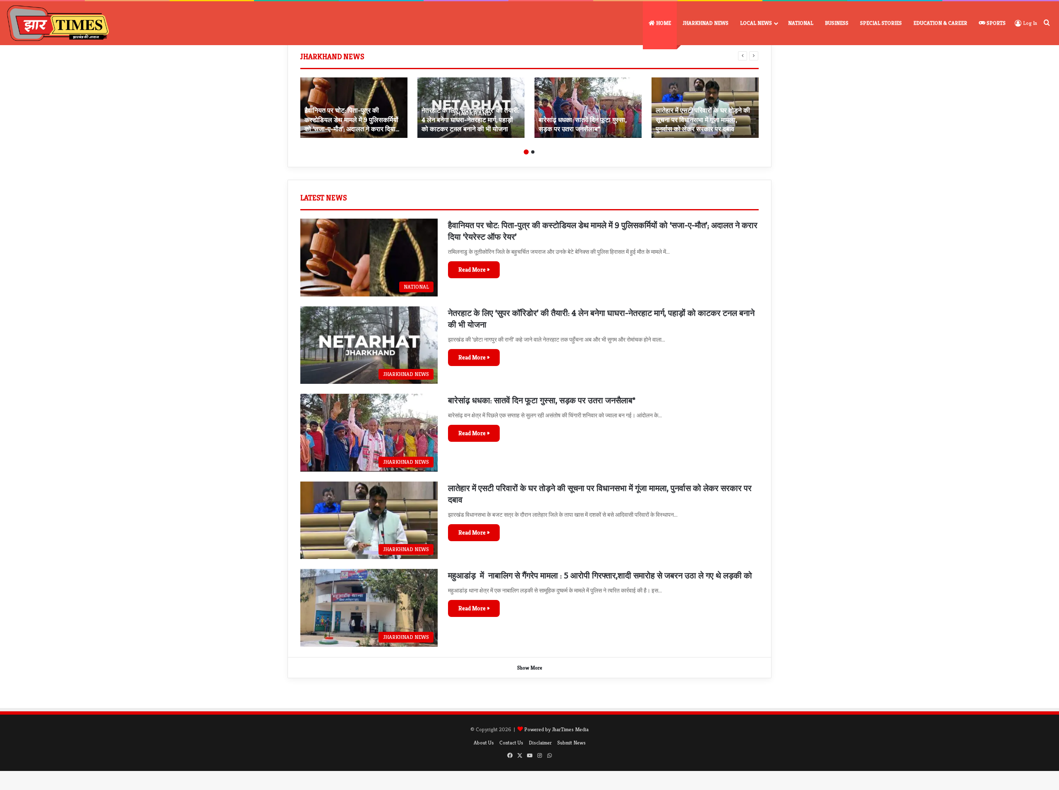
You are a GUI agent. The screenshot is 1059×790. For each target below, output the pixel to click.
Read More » (473, 269)
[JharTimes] (58, 23)
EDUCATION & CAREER (940, 22)
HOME (663, 22)
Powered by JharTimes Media (556, 729)
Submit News (571, 742)
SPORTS (995, 22)
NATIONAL (800, 22)
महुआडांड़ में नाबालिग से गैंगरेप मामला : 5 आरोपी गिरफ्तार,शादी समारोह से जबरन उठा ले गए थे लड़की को (600, 576)
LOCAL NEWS (756, 22)
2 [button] (532, 152)
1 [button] (526, 151)
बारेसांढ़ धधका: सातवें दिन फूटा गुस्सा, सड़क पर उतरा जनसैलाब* (541, 400)
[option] (353, 107)
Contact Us (511, 742)
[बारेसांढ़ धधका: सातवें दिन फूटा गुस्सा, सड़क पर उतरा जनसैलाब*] (588, 107)
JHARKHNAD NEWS (705, 22)
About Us (484, 742)
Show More (529, 667)
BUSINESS (836, 22)
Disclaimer (540, 742)
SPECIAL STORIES (881, 22)
